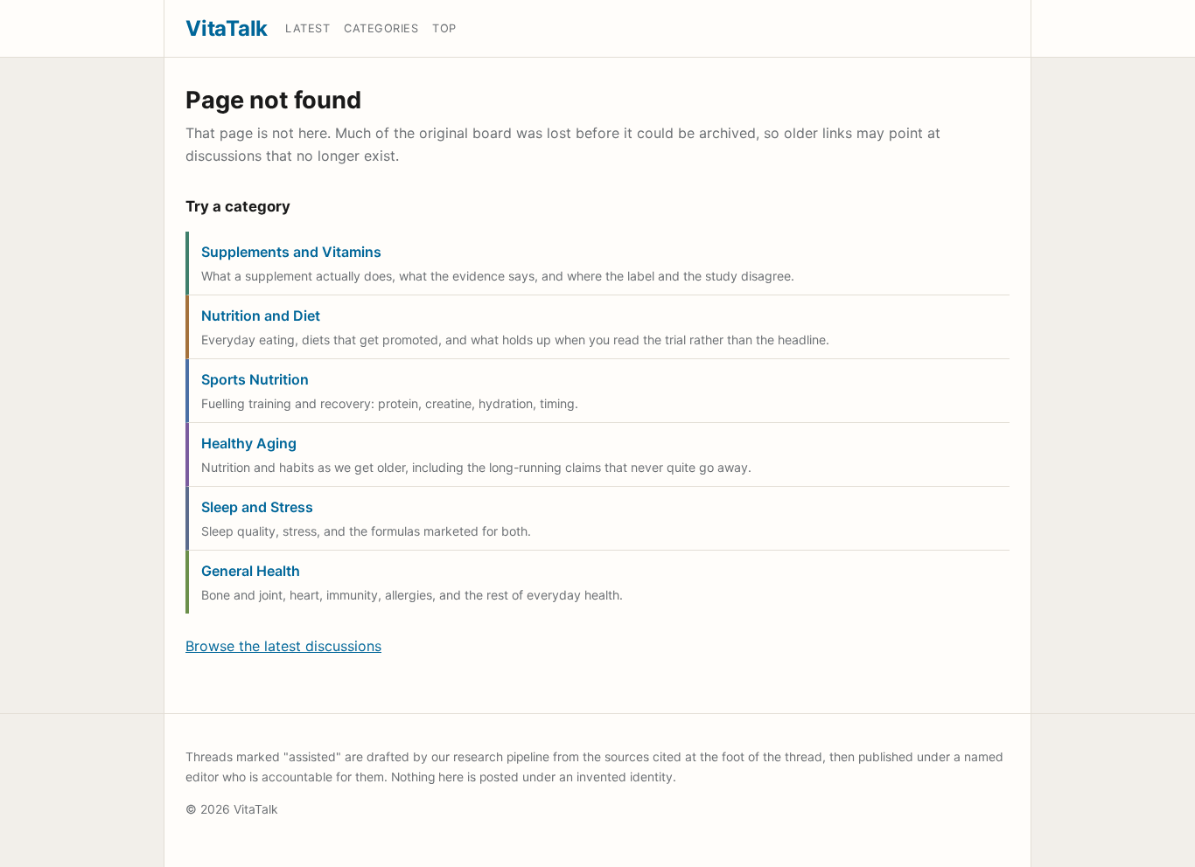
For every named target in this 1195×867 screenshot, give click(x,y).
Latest (307, 28)
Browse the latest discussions (283, 646)
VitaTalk (226, 28)
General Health (250, 570)
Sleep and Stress (257, 507)
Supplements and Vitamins (291, 251)
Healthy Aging (249, 443)
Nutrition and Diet (260, 315)
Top (444, 28)
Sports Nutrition (255, 379)
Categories (381, 28)
